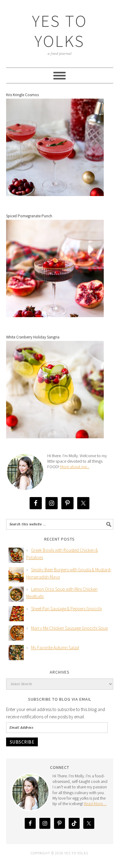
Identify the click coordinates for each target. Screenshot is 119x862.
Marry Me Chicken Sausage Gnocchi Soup (69, 628)
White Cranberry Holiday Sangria (33, 337)
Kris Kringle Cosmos (22, 94)
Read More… (95, 803)
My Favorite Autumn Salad (55, 647)
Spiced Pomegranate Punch (29, 216)
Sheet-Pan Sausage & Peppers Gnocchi (66, 608)
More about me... (74, 466)
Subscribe (22, 742)
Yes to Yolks (59, 30)
